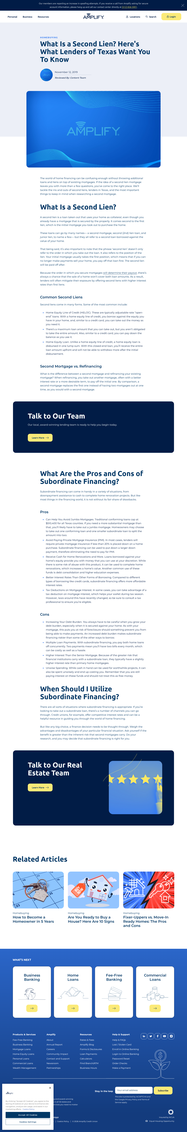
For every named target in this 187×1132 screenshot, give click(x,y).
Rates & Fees (87, 1040)
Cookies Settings (27, 1122)
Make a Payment (121, 1068)
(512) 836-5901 (129, 6)
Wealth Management (24, 1068)
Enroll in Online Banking (125, 1049)
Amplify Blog (87, 1044)
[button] (151, 18)
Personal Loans (21, 1058)
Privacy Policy (131, 1099)
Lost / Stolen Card (121, 1044)
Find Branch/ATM (89, 1063)
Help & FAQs (119, 1040)
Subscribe (163, 1090)
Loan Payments (88, 1054)
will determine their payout (120, 272)
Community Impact (57, 1054)
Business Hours (88, 1068)
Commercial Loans (23, 1063)
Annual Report (55, 1044)
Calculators (86, 1058)
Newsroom (53, 1063)
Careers (51, 1049)
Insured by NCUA (166, 1117)
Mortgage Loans (22, 1049)
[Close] (50, 1088)
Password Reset (121, 1058)
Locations (135, 16)
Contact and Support (58, 1058)
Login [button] (173, 16)
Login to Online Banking (125, 1054)
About (50, 1040)
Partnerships (54, 1068)
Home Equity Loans (23, 1054)
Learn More (38, 437)
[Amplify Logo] (93, 16)
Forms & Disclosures (91, 1049)
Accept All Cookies (27, 1115)
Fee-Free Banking (22, 1040)
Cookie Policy (63, 1121)
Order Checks (119, 1063)
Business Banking (22, 1044)
